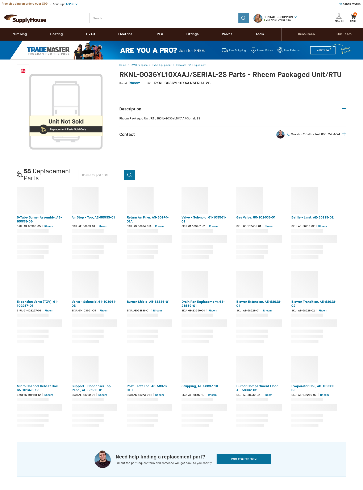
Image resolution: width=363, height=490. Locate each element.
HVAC (90, 34)
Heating (56, 34)
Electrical (125, 34)
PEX (160, 34)
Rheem (135, 83)
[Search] (243, 18)
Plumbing (19, 34)
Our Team (344, 34)
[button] (295, 17)
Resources (306, 34)
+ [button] (344, 134)
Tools (260, 34)
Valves (227, 34)
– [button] (344, 109)
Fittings (192, 34)
